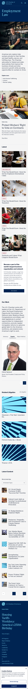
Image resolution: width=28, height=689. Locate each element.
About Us (4, 645)
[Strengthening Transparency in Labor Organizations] (4, 555)
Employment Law (6, 169)
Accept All (14, 686)
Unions (5, 80)
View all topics (5, 634)
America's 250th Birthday (11, 626)
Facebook (4, 654)
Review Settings (14, 681)
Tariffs (5, 618)
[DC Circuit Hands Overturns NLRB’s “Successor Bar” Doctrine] (4, 490)
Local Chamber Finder (7, 663)
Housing (7, 614)
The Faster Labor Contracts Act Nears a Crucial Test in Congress (16, 585)
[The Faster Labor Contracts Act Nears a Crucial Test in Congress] (4, 584)
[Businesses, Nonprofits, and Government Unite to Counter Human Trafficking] (4, 520)
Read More (4, 138)
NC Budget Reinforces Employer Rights (15, 512)
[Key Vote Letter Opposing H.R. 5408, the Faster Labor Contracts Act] (4, 565)
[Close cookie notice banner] (26, 668)
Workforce (8, 621)
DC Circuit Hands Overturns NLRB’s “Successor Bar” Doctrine (17, 491)
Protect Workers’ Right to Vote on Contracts (14, 126)
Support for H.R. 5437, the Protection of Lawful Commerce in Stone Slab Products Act (17, 545)
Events (3, 643)
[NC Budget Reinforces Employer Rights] (4, 511)
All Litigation (23, 392)
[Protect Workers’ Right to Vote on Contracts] (4, 575)
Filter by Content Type (6, 479)
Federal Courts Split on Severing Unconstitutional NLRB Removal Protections (17, 502)
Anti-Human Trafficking (10, 78)
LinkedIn (4, 652)
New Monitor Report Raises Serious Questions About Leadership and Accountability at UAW (16, 534)
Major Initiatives (6, 641)
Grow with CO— (6, 661)
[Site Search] (22, 3)
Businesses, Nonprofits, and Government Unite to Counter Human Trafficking (17, 522)
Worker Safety (7, 82)
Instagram (4, 656)
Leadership (5, 647)
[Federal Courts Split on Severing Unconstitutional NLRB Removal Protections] (4, 500)
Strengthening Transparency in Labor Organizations (16, 556)
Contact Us (5, 650)
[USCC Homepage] (14, 604)
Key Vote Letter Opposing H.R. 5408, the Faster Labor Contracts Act (17, 566)
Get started (14, 290)
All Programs (5, 638)
